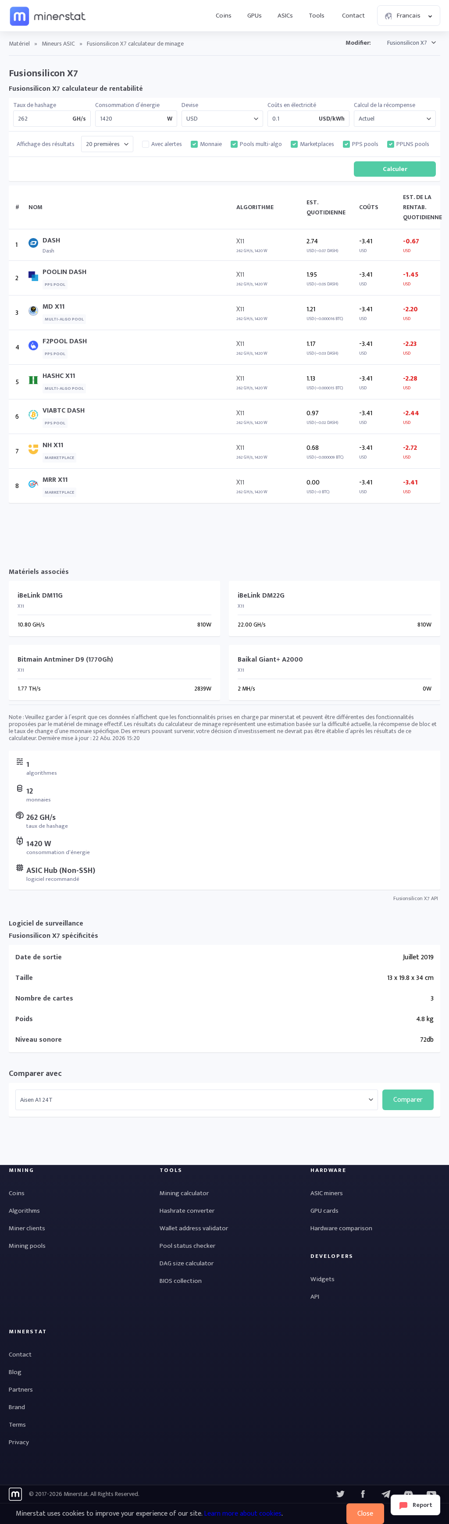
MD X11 (53, 307)
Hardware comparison (341, 1228)
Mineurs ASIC (58, 44)
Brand (17, 1407)
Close (365, 1514)
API (314, 1296)
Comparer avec (35, 1074)
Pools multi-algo (261, 144)
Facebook (363, 1494)
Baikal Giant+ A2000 (270, 660)
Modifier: (358, 43)
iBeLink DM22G (261, 596)
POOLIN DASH (64, 272)
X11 (240, 241)
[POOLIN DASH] (36, 278)
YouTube (408, 1494)
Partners (21, 1389)
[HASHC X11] (36, 382)
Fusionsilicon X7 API (415, 898)
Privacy (19, 1442)
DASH (51, 240)
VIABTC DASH (64, 411)
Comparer (408, 1100)
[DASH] (36, 245)
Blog (15, 1372)
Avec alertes (166, 144)
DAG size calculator (187, 1263)
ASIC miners (326, 1193)
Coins (224, 15)
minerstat (48, 16)
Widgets (322, 1279)
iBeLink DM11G (40, 596)
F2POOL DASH (65, 341)
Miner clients (27, 1228)
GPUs (254, 15)
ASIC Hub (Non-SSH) (60, 870)
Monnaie (211, 144)
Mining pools (27, 1245)
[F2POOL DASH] (36, 347)
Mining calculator (184, 1193)
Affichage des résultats (46, 144)
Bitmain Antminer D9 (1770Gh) (65, 660)
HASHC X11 (59, 376)
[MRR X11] (36, 486)
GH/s (79, 119)
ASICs (285, 15)
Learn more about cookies (243, 1514)
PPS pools (365, 144)
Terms (17, 1424)
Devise (190, 105)
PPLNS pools (412, 144)
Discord (431, 1494)
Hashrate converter (187, 1210)
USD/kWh (332, 119)
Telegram (386, 1494)
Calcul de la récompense (384, 105)
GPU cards (324, 1210)
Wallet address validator (194, 1228)
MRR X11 (55, 480)
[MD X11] (36, 313)
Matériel (19, 44)
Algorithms (24, 1210)
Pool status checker (187, 1245)
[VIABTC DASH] (36, 417)
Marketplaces (317, 144)
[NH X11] (36, 451)
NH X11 (53, 445)
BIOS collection (181, 1280)
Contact (353, 15)
